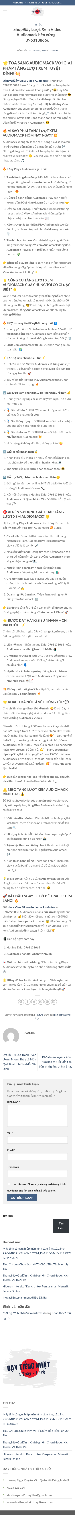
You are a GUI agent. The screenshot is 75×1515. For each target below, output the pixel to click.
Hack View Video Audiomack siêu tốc (31, 907)
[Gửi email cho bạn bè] (41, 1002)
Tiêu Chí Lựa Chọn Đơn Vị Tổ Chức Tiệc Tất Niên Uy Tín (35, 1433)
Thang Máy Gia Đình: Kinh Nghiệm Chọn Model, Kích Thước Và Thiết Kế (36, 1445)
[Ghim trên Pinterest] (47, 1002)
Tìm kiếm (8, 1215)
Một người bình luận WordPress (23, 1313)
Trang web (13, 1166)
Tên (10, 1133)
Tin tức (37, 24)
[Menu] (5, 11)
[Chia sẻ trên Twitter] (34, 1002)
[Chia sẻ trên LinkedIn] (54, 1002)
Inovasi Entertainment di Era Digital (25, 1297)
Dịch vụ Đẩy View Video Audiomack (26, 80)
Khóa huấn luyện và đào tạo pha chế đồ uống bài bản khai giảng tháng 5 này (55, 1061)
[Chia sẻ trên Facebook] (28, 1002)
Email (11, 1150)
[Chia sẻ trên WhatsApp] (21, 1002)
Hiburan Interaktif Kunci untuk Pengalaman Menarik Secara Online (35, 1456)
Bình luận (13, 1101)
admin (54, 50)
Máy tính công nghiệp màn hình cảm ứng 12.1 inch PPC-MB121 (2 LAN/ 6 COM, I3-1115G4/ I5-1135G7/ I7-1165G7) (37, 1253)
